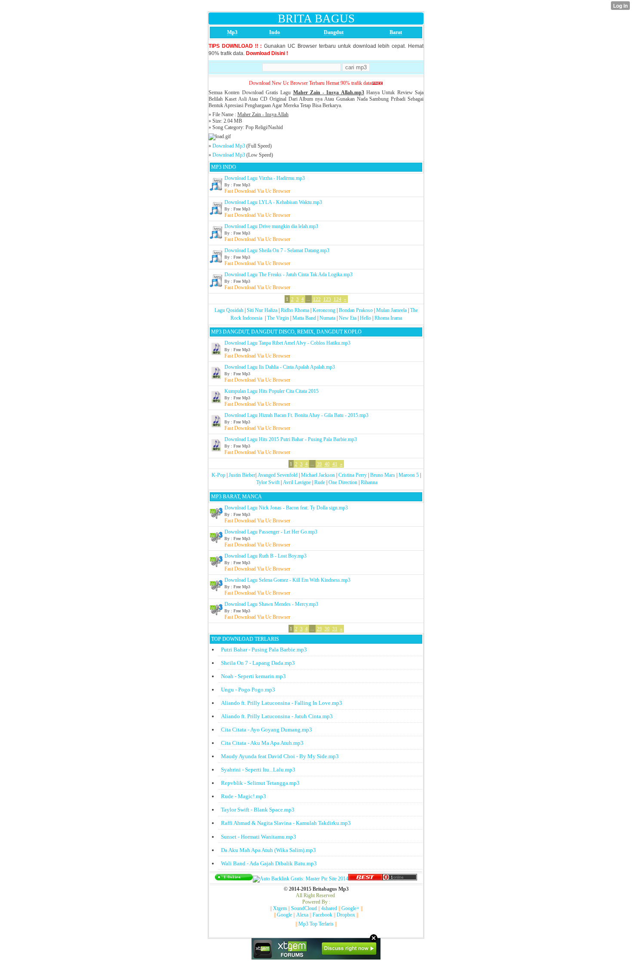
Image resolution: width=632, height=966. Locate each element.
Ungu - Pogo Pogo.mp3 (248, 689)
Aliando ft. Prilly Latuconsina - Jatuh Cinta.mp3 (277, 716)
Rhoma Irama (388, 318)
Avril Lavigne (297, 482)
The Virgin (278, 318)
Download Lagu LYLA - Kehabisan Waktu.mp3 (273, 202)
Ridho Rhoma (295, 310)
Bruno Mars (382, 475)
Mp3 (232, 32)
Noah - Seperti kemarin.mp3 (253, 676)
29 (319, 628)
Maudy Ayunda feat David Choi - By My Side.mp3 (280, 756)
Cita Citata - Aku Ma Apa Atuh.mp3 (262, 743)
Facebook (322, 915)
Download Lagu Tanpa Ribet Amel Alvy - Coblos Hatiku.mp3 (287, 343)
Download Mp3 (228, 146)
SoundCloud (304, 908)
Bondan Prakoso (356, 310)
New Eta (347, 318)
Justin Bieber (242, 475)
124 (337, 299)
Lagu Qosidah (229, 310)
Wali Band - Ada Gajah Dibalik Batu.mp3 (269, 863)
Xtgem (280, 908)
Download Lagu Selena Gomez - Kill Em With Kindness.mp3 (287, 580)
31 (334, 628)
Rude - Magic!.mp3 (243, 796)
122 (317, 299)
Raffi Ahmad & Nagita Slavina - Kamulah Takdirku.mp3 (286, 823)
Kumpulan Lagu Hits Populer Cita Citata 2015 (271, 391)
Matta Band (304, 318)
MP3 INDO (223, 167)
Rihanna (369, 482)
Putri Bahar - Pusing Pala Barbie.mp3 (264, 649)
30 (327, 628)
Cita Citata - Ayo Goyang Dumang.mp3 (266, 729)
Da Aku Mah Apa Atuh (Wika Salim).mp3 (268, 850)
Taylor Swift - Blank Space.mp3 (258, 809)
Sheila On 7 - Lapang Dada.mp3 (258, 663)
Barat (396, 32)
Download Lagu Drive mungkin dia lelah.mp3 (271, 226)
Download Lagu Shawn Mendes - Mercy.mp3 (271, 604)
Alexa (302, 915)
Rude (319, 482)
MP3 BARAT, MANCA (236, 497)
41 (334, 463)
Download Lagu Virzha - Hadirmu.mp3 (264, 178)
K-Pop (218, 475)
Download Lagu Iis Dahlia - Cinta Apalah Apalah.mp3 (279, 367)
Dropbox (346, 915)
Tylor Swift (267, 482)
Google (284, 915)
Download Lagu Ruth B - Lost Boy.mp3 (265, 556)
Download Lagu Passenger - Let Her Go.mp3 (270, 532)
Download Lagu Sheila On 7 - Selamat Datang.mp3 (276, 250)
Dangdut (334, 32)
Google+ (350, 908)
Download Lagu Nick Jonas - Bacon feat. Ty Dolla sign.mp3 (286, 508)
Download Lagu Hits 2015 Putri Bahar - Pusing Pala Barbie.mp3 (290, 439)
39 (319, 463)
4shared (329, 908)
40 (327, 463)
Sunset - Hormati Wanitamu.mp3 (258, 836)
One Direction (342, 482)
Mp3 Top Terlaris (316, 924)
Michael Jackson (318, 475)
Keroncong (324, 310)
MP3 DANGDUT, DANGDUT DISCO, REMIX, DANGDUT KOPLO (286, 332)
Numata (327, 318)
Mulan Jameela (391, 310)
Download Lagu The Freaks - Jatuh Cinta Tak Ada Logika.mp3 (288, 275)
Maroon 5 (409, 475)
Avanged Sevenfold (278, 475)
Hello (365, 318)
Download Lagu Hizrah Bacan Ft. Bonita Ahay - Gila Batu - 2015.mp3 (296, 415)
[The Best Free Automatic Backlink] (365, 879)
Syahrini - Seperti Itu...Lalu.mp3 (258, 769)
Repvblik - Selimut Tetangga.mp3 (260, 783)
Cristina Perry (352, 475)
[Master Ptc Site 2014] (300, 879)
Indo (274, 32)
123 (327, 299)
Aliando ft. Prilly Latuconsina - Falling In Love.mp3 (281, 703)
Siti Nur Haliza (262, 310)
